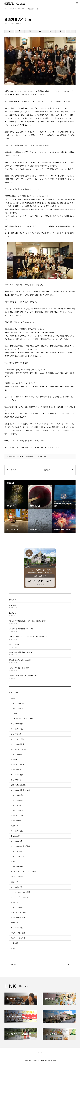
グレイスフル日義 (17, 729)
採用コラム (14, 826)
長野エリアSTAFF (18, 456)
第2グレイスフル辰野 (18, 933)
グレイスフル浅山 (17, 708)
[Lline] (40, 31)
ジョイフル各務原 (17, 754)
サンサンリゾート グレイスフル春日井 (23, 872)
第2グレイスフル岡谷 (18, 938)
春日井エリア (15, 861)
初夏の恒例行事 (14, 644)
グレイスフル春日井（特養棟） (21, 846)
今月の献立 (14, 943)
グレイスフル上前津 (17, 744)
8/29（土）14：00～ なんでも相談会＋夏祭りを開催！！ (28, 636)
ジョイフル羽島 (16, 821)
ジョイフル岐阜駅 (17, 724)
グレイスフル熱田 (17, 841)
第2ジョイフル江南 (17, 877)
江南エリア (14, 882)
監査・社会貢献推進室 (18, 785)
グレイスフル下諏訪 (17, 856)
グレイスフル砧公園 (17, 703)
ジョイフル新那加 (17, 795)
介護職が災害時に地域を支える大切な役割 (22, 676)
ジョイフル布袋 (16, 734)
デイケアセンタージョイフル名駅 (22, 719)
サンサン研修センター (18, 917)
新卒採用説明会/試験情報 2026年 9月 (21, 629)
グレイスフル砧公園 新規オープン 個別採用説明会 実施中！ (28, 621)
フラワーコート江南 (17, 739)
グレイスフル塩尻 (17, 831)
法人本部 (14, 713)
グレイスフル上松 (17, 928)
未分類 (13, 948)
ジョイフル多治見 (17, 851)
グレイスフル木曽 (17, 775)
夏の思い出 (12, 613)
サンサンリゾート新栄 (18, 912)
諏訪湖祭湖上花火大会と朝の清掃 (20, 660)
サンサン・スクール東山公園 (20, 892)
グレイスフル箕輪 (17, 800)
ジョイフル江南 (16, 770)
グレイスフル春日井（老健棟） (21, 790)
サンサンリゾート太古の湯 (19, 897)
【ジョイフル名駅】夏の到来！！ (20, 668)
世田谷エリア (15, 698)
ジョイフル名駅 (16, 805)
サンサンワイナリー (17, 764)
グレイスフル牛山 (17, 810)
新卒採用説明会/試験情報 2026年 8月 (21, 652)
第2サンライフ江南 (17, 815)
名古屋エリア (15, 836)
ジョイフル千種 (16, 780)
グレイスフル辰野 (17, 907)
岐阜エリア (14, 902)
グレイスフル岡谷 (17, 887)
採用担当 (14, 759)
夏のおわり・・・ (14, 605)
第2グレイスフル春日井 (18, 749)
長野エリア (17, 23)
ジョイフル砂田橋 (17, 866)
